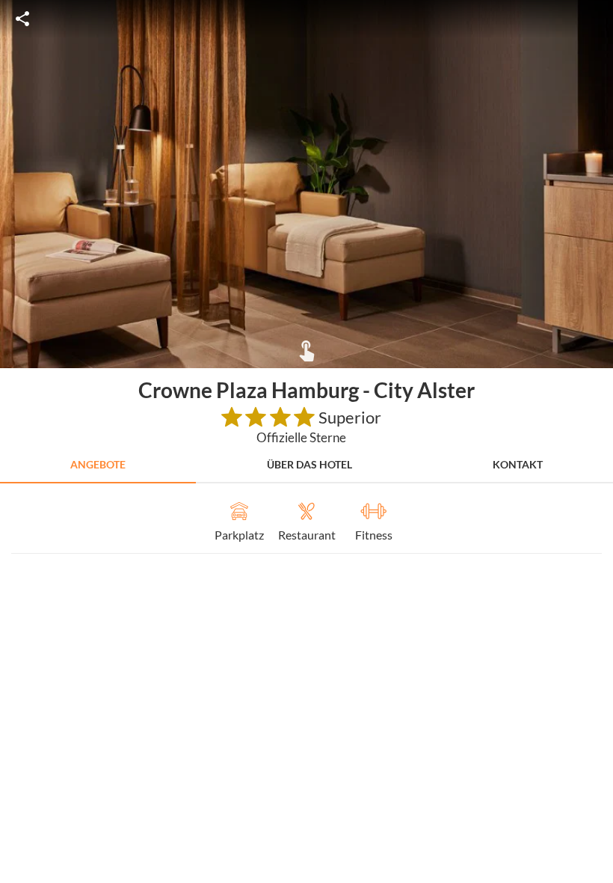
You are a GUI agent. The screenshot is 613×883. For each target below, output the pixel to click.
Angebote (98, 464)
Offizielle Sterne (301, 437)
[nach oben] (596, 441)
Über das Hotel (309, 464)
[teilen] (22, 19)
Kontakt (518, 464)
